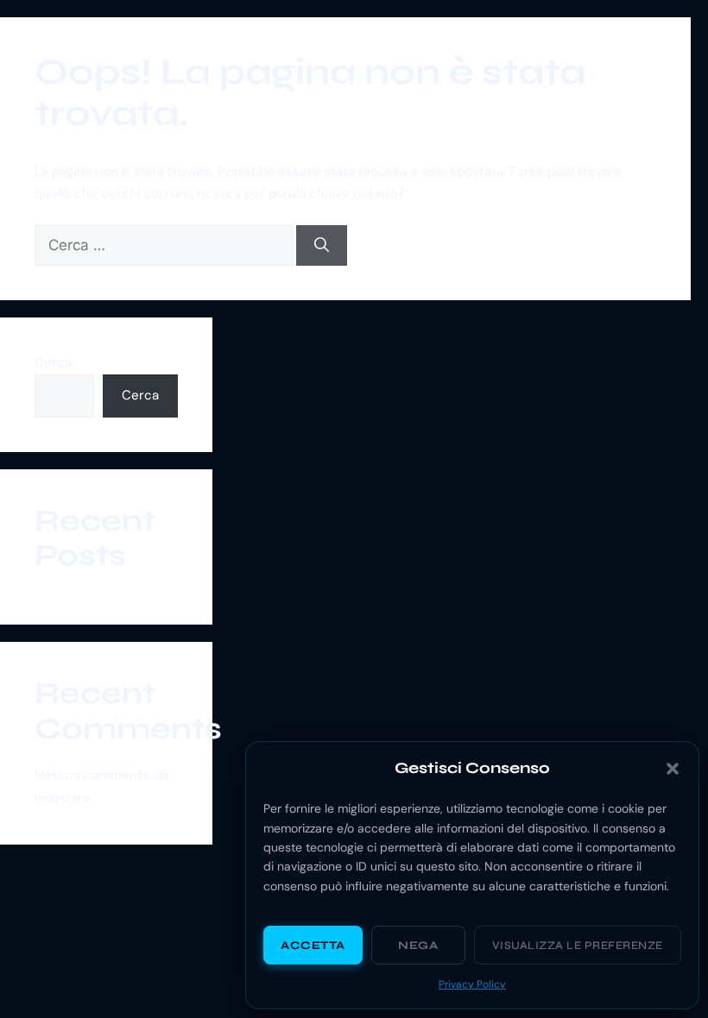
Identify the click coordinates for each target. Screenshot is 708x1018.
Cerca (53, 362)
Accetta (313, 945)
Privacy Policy (472, 984)
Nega (418, 945)
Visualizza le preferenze (577, 945)
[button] (672, 768)
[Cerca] (321, 246)
